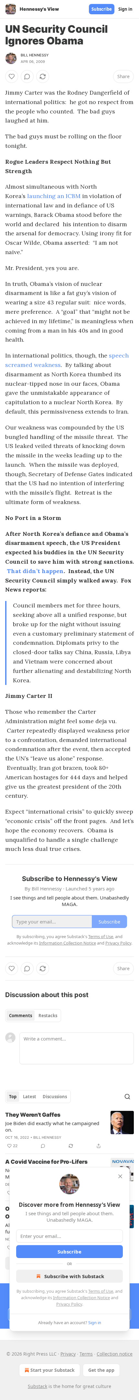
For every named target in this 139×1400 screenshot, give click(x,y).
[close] (120, 1176)
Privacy (68, 1354)
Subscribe (101, 9)
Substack (37, 1386)
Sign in (125, 9)
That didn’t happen (35, 571)
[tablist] (33, 1015)
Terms (86, 1354)
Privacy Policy (69, 1304)
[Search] (127, 1096)
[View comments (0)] (27, 76)
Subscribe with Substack (74, 1276)
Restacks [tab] (47, 1015)
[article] (69, 1130)
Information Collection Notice (81, 1297)
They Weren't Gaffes (32, 1115)
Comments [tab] (20, 1015)
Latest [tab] (29, 1097)
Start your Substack (52, 1370)
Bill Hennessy (35, 55)
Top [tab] (12, 1097)
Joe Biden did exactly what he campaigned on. (52, 1126)
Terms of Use (100, 1291)
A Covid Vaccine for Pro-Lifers (46, 1162)
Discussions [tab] (55, 1097)
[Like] (11, 76)
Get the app (101, 1370)
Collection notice (115, 1354)
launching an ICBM (53, 196)
